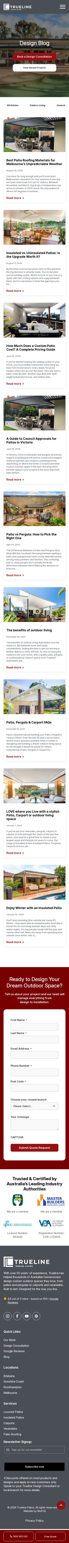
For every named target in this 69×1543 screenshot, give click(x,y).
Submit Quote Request (34, 1147)
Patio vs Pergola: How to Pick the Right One (31, 536)
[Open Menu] (62, 7)
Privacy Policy (34, 1520)
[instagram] (8, 1316)
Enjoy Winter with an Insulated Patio (34, 908)
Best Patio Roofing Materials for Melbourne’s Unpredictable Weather (34, 162)
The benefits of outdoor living (29, 630)
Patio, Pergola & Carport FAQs (29, 722)
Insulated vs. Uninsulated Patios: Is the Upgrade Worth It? (33, 254)
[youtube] (27, 1316)
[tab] (13, 105)
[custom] (36, 1316)
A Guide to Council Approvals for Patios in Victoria (31, 440)
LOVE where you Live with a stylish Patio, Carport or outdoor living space (32, 815)
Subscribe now (34, 1466)
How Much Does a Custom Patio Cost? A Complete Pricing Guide (30, 347)
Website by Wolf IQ (34, 1510)
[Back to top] (61, 1505)
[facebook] (17, 1316)
